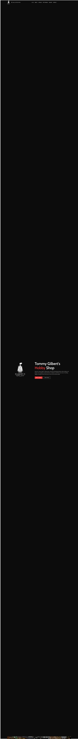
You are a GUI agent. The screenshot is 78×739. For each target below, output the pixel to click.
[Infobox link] (15, 2)
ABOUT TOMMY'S (38, 377)
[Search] (68, 2)
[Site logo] (8, 2)
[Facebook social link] (70, 2)
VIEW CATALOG (46, 377)
